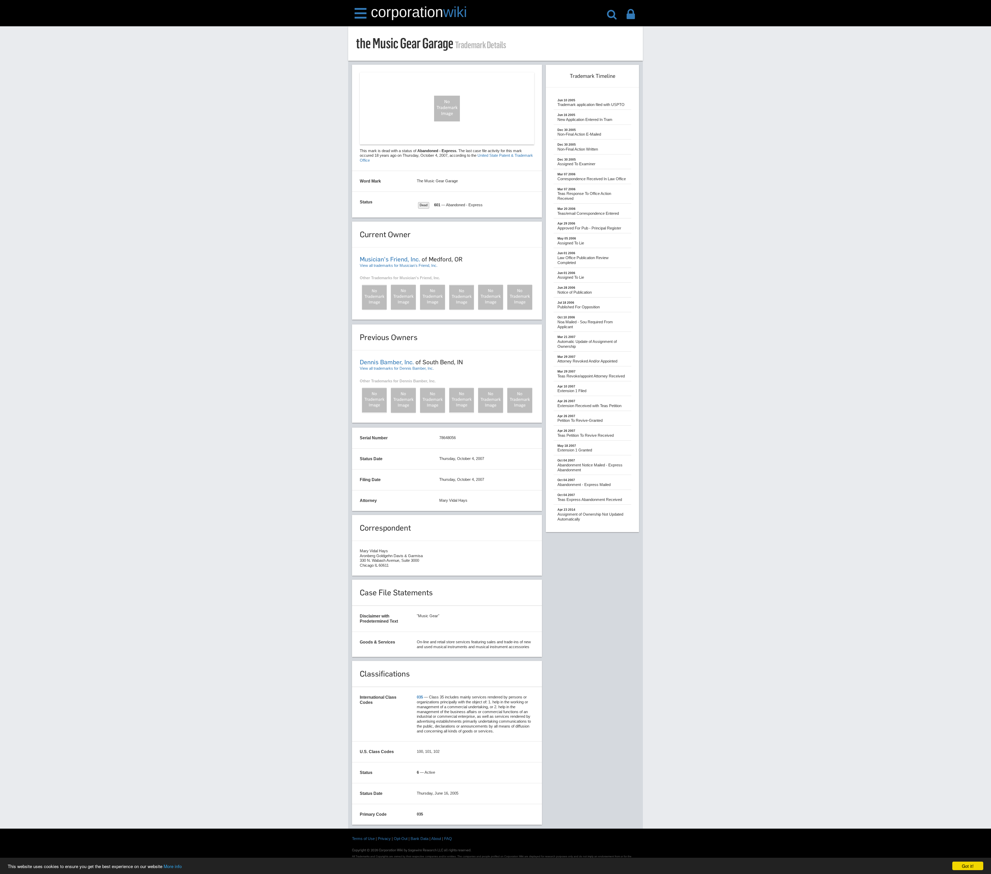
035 (420, 697)
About (436, 838)
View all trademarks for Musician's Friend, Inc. (398, 265)
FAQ (448, 838)
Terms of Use (363, 838)
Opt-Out (400, 838)
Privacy (384, 838)
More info (173, 866)
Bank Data (419, 838)
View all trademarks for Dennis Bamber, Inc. (397, 368)
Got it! (968, 866)
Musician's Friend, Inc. (390, 259)
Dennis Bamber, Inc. (387, 362)
